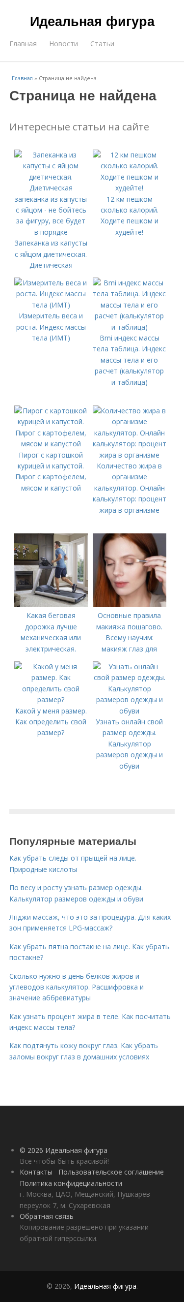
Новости (63, 43)
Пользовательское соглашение (111, 1172)
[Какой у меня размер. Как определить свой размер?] (51, 699)
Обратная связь (47, 1216)
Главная (23, 43)
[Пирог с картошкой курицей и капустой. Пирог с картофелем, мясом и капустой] (51, 443)
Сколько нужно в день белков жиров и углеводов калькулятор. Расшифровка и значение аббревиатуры (76, 987)
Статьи (102, 43)
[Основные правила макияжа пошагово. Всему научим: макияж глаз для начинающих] (129, 604)
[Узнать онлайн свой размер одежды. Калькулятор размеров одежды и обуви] (129, 710)
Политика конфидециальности (71, 1183)
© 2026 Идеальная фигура (63, 1150)
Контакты (36, 1172)
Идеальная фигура (92, 20)
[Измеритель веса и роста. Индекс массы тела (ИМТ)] (51, 305)
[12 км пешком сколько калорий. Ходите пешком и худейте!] (129, 187)
